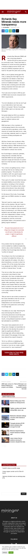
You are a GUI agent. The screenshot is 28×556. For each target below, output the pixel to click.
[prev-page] (3, 446)
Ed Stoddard (6, 27)
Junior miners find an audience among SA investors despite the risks (17, 440)
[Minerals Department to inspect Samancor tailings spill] (5, 432)
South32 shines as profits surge (11, 468)
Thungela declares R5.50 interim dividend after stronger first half (17, 425)
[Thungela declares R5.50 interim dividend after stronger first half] (5, 425)
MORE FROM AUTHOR (8, 396)
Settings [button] (5, 552)
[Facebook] (3, 30)
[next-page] (5, 446)
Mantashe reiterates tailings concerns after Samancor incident (18, 417)
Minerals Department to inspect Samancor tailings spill (17, 432)
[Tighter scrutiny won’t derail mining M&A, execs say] (5, 410)
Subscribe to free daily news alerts (14, 353)
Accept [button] (11, 552)
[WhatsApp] (10, 30)
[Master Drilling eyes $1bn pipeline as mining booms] (5, 402)
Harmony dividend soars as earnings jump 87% (13, 477)
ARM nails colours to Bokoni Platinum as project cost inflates (7, 385)
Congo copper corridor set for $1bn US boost (12, 472)
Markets (12, 15)
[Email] (17, 30)
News (7, 15)
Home (3, 15)
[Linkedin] (13, 30)
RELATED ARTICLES (8, 394)
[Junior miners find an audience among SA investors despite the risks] (5, 440)
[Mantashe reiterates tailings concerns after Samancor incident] (5, 417)
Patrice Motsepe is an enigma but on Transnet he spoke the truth (20, 386)
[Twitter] (6, 30)
